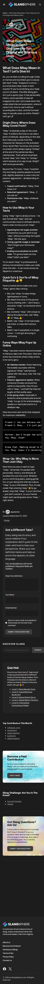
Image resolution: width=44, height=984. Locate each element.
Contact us (7, 960)
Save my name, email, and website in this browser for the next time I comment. (22, 623)
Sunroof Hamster (14, 801)
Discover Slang (14, 644)
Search (38, 650)
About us (6, 942)
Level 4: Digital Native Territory (25, 700)
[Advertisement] (22, 887)
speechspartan (13, 733)
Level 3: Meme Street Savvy (24, 697)
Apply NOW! (15, 775)
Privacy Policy (8, 956)
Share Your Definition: (14, 576)
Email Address (11, 608)
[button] (4, 4)
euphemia (11, 736)
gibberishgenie (13, 738)
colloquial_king (13, 727)
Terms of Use (8, 953)
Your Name (10, 594)
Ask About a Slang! (10, 949)
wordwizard (12, 730)
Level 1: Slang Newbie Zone (23, 689)
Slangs (6, 520)
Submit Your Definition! (18, 632)
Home (5, 13)
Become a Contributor (12, 946)
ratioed (10, 804)
